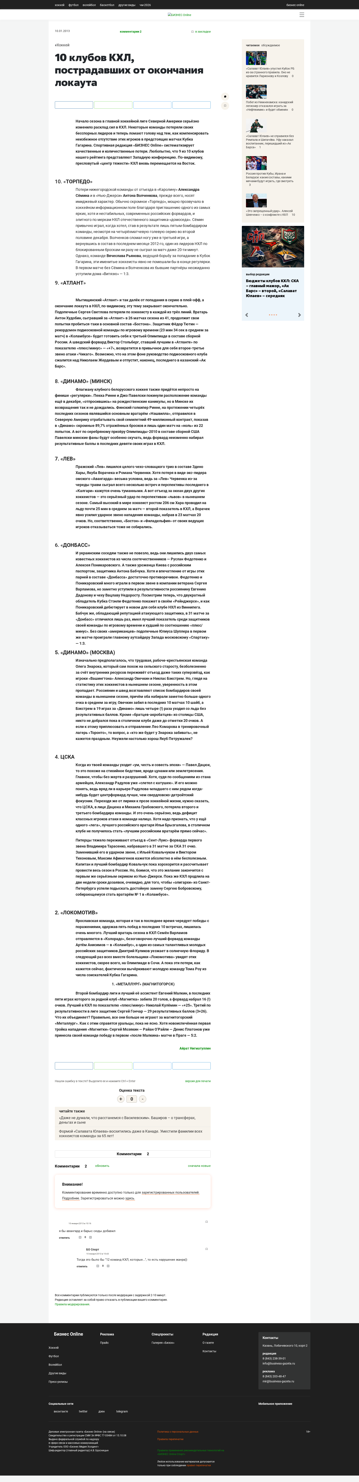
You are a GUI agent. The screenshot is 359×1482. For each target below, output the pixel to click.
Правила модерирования (72, 1304)
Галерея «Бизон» (163, 1342)
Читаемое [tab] (253, 45)
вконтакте (60, 1411)
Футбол (74, 5)
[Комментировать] (225, 97)
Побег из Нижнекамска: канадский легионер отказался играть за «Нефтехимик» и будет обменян (269, 105)
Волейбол (89, 5)
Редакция (210, 1334)
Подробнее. (71, 1198)
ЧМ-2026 (145, 5)
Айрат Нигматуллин (195, 1048)
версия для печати (198, 1081)
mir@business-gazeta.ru (278, 1381)
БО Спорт (92, 1249)
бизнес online (295, 5)
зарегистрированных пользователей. (170, 1192)
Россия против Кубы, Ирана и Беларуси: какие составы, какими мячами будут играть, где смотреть (270, 177)
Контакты (209, 1351)
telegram (122, 1411)
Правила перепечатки (170, 1439)
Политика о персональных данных (177, 1431)
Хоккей (59, 5)
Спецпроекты (162, 1334)
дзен (101, 1411)
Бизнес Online (68, 1334)
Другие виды (126, 5)
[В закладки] (225, 106)
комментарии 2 (130, 31)
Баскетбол (107, 5)
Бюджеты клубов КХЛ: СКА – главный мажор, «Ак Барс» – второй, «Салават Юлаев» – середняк (264, 288)
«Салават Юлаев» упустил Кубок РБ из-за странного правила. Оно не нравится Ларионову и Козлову (270, 72)
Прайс (104, 1342)
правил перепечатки (199, 1465)
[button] (246, 315)
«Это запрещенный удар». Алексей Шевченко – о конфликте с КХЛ (269, 212)
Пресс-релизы (58, 1381)
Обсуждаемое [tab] (270, 45)
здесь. (130, 1198)
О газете (208, 1342)
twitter (82, 1411)
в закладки (203, 31)
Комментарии (133, 1154)
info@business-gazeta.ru (279, 1363)
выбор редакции (249, 274)
